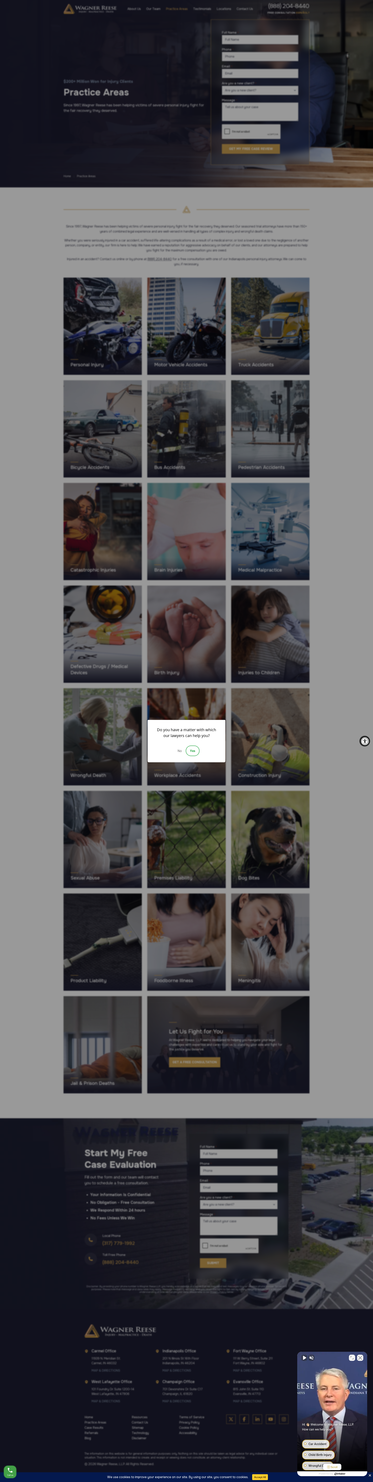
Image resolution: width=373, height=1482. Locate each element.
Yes (192, 751)
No (180, 751)
